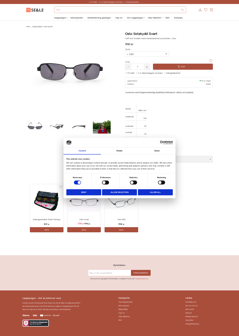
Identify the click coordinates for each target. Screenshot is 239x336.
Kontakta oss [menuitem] (190, 302)
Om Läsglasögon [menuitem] (135, 17)
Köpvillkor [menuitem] (189, 320)
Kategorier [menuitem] (124, 298)
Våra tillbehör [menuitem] (154, 17)
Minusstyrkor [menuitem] (77, 17)
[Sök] (183, 10)
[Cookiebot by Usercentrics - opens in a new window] (162, 142)
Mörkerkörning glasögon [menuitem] (99, 17)
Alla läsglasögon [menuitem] (126, 302)
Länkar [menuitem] (188, 298)
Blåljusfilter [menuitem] (123, 309)
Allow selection (120, 192)
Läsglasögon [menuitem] (60, 17)
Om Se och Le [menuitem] (191, 305)
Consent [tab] (82, 151)
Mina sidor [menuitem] (189, 309)
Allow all (155, 192)
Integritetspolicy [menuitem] (192, 324)
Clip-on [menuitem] (118, 17)
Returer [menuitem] (188, 313)
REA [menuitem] (168, 17)
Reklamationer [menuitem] (191, 316)
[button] (206, 10)
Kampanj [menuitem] (178, 17)
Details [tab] (119, 151)
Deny (83, 192)
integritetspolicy (142, 278)
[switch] (105, 182)
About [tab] (157, 151)
